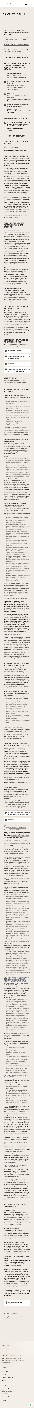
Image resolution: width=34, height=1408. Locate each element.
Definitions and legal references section (15, 828)
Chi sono (5, 1371)
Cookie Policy (19, 384)
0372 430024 (6, 1396)
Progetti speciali (7, 1377)
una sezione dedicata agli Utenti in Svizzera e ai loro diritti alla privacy (17, 43)
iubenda (5, 1316)
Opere (4, 1374)
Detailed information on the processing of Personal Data (16, 842)
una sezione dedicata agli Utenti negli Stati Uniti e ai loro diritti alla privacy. (17, 39)
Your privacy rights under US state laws (16, 836)
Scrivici (4, 1400)
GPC (24, 1159)
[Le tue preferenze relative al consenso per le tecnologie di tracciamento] (31, 1405)
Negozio (5, 1380)
